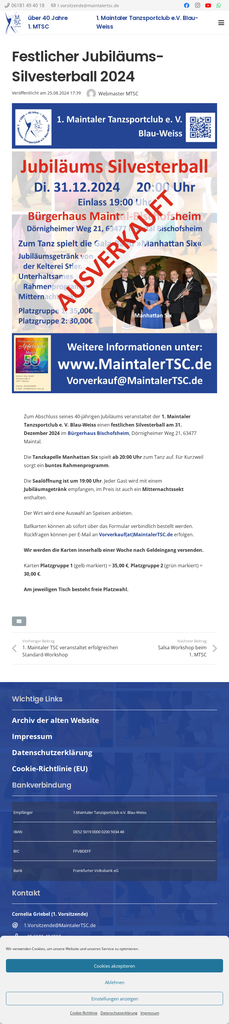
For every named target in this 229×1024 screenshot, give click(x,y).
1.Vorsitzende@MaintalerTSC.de (60, 925)
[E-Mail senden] (19, 621)
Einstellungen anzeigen (114, 999)
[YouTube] (208, 5)
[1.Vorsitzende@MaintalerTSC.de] (18, 925)
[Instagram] (197, 5)
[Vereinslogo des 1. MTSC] (13, 23)
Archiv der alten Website (55, 720)
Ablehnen (114, 982)
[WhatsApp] (218, 5)
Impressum (149, 1012)
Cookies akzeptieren (114, 966)
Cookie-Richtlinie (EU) (50, 768)
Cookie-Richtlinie (84, 1012)
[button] (221, 23)
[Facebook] (186, 5)
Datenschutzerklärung (118, 1012)
